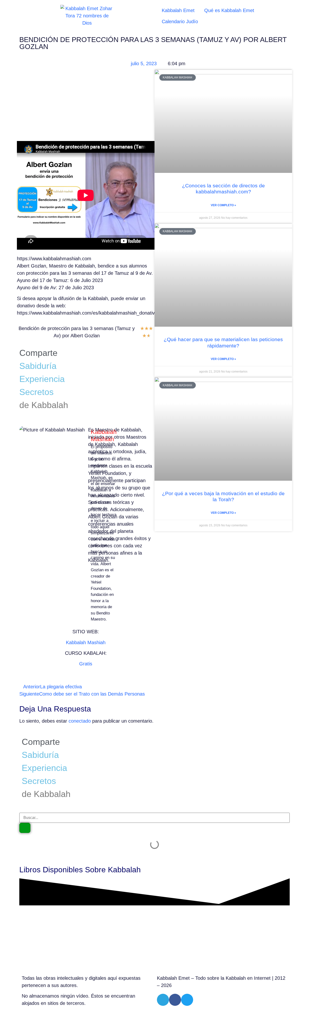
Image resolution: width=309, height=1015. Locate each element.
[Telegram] (163, 1000)
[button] (90, 350)
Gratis (85, 663)
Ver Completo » (223, 205)
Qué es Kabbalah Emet (229, 10)
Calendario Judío (180, 21)
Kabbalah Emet (178, 10)
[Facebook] (175, 1000)
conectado (80, 721)
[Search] (24, 828)
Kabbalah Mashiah (85, 642)
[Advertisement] (85, 105)
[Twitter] (187, 1000)
